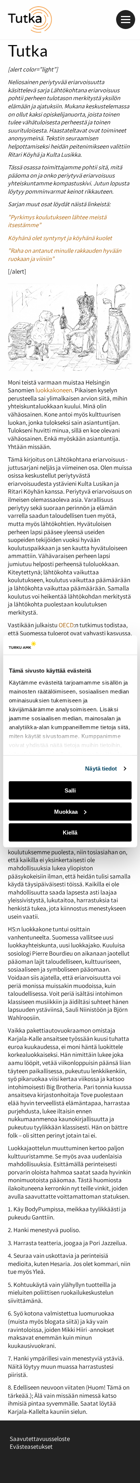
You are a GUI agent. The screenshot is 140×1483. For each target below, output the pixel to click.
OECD (66, 625)
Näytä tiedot (101, 768)
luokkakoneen (53, 390)
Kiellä (70, 832)
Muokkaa (66, 812)
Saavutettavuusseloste (40, 1439)
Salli (70, 790)
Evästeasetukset (31, 1446)
